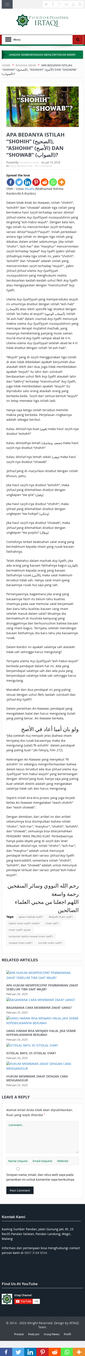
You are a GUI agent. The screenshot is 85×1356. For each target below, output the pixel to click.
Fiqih (12, 166)
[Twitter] (19, 182)
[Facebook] (10, 182)
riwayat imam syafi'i (20, 942)
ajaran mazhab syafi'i (31, 916)
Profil (67, 1334)
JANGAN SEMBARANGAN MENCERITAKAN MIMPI (42, 54)
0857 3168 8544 (35, 1253)
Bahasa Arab (24, 166)
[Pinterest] (36, 182)
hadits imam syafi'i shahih (24, 923)
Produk (19, 1334)
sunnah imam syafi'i (50, 942)
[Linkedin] (27, 182)
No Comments (43, 166)
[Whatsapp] (53, 182)
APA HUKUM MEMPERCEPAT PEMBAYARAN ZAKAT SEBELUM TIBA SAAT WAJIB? (42, 987)
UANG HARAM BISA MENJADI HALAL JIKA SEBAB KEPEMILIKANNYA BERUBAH (41, 1033)
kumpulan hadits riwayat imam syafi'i (31, 936)
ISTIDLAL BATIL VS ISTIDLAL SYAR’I (31, 1053)
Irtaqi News (52, 1334)
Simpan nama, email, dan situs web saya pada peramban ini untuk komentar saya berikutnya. (40, 1177)
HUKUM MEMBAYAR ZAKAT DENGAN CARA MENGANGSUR (37, 1078)
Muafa (29, 189)
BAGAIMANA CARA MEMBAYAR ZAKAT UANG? (38, 1008)
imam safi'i (52, 923)
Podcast (33, 1334)
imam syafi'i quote (20, 929)
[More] (61, 182)
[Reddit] (44, 182)
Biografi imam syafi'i (61, 916)
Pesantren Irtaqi (29, 162)
